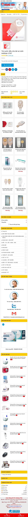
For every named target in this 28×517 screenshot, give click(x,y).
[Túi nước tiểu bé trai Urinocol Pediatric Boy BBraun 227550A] (20, 200)
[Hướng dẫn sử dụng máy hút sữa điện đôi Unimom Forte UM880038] (5, 408)
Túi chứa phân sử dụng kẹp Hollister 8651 (7, 151)
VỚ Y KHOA (5, 270)
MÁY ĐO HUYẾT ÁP (6, 267)
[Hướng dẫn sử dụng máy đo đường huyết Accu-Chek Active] (5, 455)
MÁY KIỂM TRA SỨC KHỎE (8, 233)
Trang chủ (4, 231)
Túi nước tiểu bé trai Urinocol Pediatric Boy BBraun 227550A (20, 209)
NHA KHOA (4, 247)
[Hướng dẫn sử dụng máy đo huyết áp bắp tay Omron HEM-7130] (5, 446)
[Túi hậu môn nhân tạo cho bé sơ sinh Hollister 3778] (20, 142)
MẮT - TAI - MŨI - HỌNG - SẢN (9, 242)
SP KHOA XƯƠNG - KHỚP (8, 252)
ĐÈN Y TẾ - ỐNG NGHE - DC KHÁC (10, 262)
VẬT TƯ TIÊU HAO (6, 265)
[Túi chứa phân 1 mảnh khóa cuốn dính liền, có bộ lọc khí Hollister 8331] (7, 182)
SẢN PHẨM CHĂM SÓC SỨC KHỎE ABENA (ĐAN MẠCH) (13, 237)
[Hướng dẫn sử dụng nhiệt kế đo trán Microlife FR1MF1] (5, 436)
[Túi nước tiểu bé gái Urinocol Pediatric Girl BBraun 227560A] (7, 200)
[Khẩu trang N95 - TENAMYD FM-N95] (14, 335)
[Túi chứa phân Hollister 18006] (20, 105)
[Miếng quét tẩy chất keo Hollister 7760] (7, 105)
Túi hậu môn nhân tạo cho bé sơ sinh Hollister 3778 (20, 151)
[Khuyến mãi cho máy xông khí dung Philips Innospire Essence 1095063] (5, 361)
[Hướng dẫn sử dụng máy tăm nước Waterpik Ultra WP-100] (5, 427)
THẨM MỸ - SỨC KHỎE (7, 255)
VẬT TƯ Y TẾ (5, 257)
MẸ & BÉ (4, 245)
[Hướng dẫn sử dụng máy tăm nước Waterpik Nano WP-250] (5, 379)
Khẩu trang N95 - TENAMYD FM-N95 (14, 349)
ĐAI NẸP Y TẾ (5, 272)
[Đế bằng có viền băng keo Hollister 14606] (7, 124)
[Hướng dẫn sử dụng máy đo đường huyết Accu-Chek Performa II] (5, 398)
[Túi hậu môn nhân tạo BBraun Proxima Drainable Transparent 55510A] (20, 182)
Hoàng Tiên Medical (6, 474)
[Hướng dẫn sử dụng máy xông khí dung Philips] (5, 417)
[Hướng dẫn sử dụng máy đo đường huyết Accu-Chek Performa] (5, 464)
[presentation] (2, 337)
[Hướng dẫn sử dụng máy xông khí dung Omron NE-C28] (5, 389)
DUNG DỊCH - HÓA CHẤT (7, 240)
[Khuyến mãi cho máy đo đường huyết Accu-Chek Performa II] (5, 370)
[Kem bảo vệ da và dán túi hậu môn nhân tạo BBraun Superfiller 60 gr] (20, 161)
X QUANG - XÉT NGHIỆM (8, 260)
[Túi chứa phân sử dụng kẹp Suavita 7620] (20, 124)
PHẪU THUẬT (5, 250)
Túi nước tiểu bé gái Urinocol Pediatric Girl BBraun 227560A (7, 209)
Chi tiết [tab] (3, 74)
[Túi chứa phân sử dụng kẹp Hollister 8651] (7, 142)
